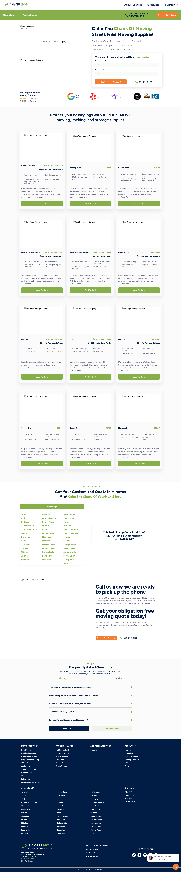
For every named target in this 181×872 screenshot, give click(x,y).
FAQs (127, 763)
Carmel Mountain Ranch (30, 802)
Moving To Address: (103, 69)
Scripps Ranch (69, 544)
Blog (127, 766)
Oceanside (47, 559)
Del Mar (24, 548)
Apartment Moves (28, 769)
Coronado (25, 544)
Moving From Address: (104, 60)
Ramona (67, 526)
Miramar (46, 541)
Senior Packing (61, 766)
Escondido (26, 559)
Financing (129, 753)
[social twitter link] (134, 855)
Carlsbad (25, 522)
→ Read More (38, 197)
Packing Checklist (132, 760)
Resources (154, 5)
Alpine (24, 518)
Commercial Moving (29, 756)
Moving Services (10, 15)
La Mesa (45, 529)
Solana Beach (69, 548)
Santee (66, 537)
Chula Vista (26, 541)
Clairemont (26, 537)
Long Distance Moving (30, 760)
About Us (128, 792)
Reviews (128, 750)
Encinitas (25, 556)
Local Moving (26, 750)
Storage (93, 750)
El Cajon (24, 552)
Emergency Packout (64, 753)
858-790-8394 (137, 16)
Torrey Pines (69, 559)
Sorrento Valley (70, 552)
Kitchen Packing (62, 763)
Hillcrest (46, 514)
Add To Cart (42, 203)
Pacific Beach (69, 514)
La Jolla (45, 526)
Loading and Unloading (30, 782)
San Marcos (68, 541)
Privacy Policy (130, 802)
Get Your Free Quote (167, 15)
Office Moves (26, 763)
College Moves (27, 776)
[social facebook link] (139, 855)
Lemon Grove (48, 533)
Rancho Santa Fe (70, 533)
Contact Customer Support (145, 849)
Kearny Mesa (48, 522)
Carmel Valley (27, 526)
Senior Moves (26, 766)
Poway (66, 522)
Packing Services (30, 15)
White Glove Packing (64, 756)
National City (48, 552)
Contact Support (112, 728)
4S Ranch (25, 514)
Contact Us (129, 795)
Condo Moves (26, 773)
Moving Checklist (132, 756)
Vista (65, 563)
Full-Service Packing (64, 750)
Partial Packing (61, 760)
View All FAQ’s (69, 729)
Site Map (128, 798)
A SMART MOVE (97, 870)
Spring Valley (69, 556)
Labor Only (25, 779)
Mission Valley (48, 548)
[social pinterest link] (145, 855)
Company (171, 5)
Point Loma (68, 518)
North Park (47, 556)
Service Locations (134, 5)
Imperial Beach (49, 518)
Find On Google (27, 861)
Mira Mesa (46, 537)
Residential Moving (28, 753)
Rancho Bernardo (71, 529)
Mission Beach (48, 544)
